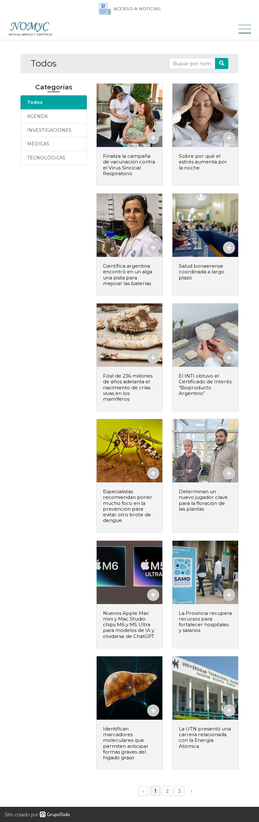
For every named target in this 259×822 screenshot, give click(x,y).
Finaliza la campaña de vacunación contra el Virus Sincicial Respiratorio (129, 164)
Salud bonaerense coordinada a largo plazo (201, 271)
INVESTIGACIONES (49, 130)
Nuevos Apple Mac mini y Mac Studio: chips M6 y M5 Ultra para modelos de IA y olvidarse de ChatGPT (128, 624)
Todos (34, 102)
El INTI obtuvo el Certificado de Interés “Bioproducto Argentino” (205, 384)
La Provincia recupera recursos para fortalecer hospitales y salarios (205, 622)
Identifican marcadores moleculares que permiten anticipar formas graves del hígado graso (125, 743)
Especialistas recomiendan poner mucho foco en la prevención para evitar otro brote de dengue (127, 505)
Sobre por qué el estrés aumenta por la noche (203, 161)
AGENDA (37, 116)
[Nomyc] (30, 29)
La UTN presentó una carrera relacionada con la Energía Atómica (205, 737)
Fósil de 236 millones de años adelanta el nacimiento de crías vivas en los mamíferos (128, 387)
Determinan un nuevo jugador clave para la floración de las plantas (203, 500)
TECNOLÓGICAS (46, 158)
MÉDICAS (38, 144)
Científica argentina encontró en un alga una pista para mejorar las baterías (127, 274)
